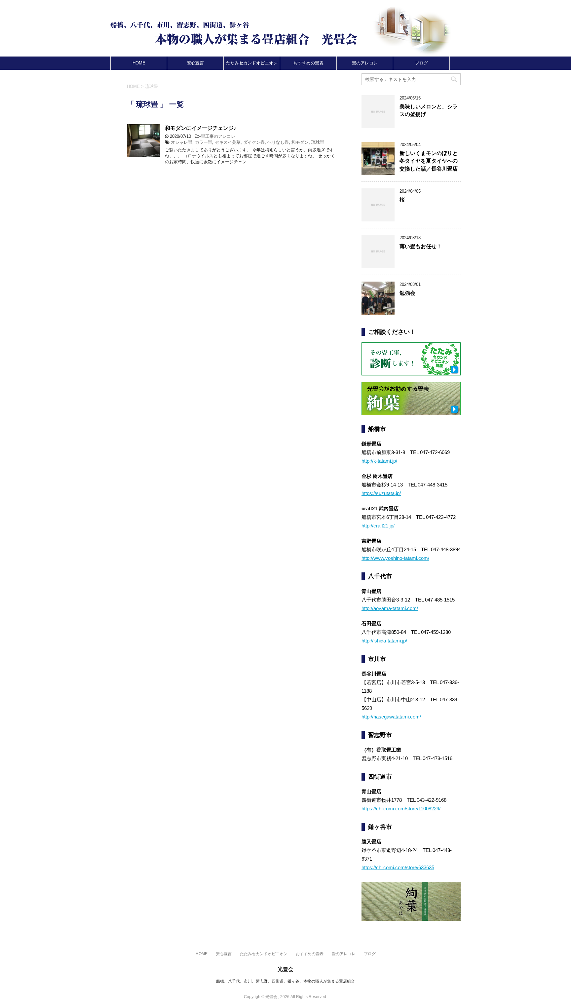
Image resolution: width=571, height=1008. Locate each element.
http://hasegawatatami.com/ (391, 716)
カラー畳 (203, 142)
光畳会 (285, 969)
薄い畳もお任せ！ (421, 246)
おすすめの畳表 (308, 62)
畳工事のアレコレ (218, 136)
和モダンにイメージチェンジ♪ (200, 128)
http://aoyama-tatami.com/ (390, 608)
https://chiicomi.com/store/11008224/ (401, 808)
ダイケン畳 (254, 142)
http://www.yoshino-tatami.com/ (395, 558)
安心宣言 (195, 62)
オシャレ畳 (181, 142)
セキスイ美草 (228, 142)
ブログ (421, 62)
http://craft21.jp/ (378, 525)
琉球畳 (317, 142)
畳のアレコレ (365, 62)
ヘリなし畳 (278, 142)
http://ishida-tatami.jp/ (384, 640)
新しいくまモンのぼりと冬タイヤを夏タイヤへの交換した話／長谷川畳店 (429, 161)
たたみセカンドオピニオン (252, 62)
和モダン (300, 142)
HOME (139, 62)
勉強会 (407, 293)
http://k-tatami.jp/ (379, 461)
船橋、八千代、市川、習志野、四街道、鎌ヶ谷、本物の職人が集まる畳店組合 (285, 981)
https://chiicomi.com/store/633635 (398, 867)
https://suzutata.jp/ (381, 493)
